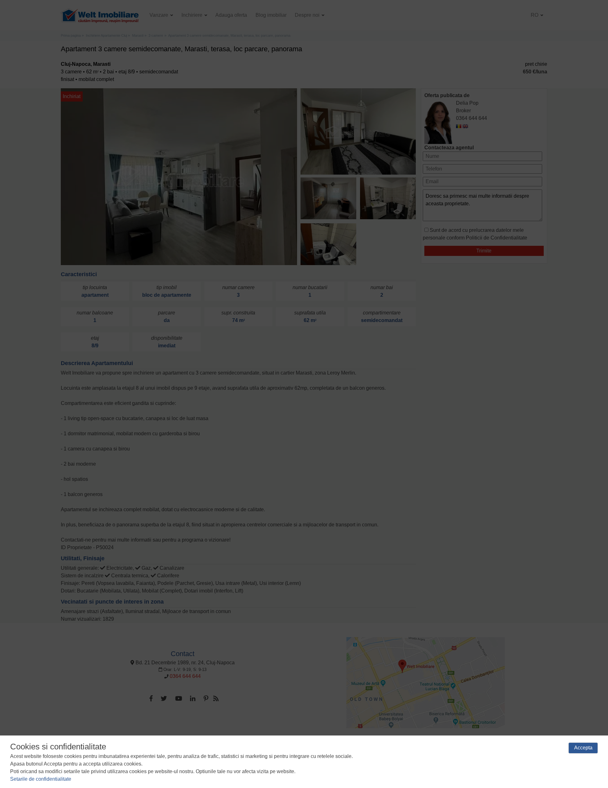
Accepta (583, 747)
